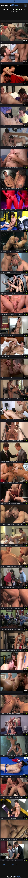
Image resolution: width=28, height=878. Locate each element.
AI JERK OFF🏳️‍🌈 (14, 9)
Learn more (21, 1)
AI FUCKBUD (14, 11)
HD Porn (22, 9)
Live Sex (6, 9)
